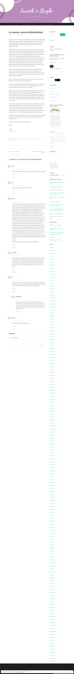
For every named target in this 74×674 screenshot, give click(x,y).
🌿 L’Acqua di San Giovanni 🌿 (55, 225)
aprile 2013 (52, 485)
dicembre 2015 (52, 390)
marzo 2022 (52, 259)
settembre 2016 (53, 363)
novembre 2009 (53, 592)
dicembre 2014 (52, 425)
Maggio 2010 (52, 577)
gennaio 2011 (52, 559)
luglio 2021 (52, 262)
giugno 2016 (52, 372)
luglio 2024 (52, 256)
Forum (58, 24)
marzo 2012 (52, 518)
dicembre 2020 (52, 274)
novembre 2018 (53, 303)
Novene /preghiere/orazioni (16, 138)
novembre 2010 (53, 565)
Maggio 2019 (52, 286)
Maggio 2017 (52, 339)
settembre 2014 (53, 434)
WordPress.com (53, 100)
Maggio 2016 (52, 375)
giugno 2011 (52, 544)
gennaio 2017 (52, 351)
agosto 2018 (52, 309)
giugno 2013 (52, 479)
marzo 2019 (52, 292)
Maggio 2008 (52, 640)
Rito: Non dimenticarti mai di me (56, 240)
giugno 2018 (52, 315)
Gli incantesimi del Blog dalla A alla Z (46, 24)
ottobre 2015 (52, 396)
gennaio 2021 (52, 271)
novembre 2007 (53, 655)
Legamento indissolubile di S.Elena (56, 189)
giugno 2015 (52, 408)
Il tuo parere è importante (14, 151)
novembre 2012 (53, 500)
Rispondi (14, 177)
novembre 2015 (53, 393)
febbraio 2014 (52, 455)
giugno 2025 (52, 247)
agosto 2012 (52, 506)
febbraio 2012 (52, 521)
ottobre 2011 (52, 533)
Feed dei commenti (53, 97)
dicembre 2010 (52, 562)
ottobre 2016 (52, 360)
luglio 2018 (52, 312)
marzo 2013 (52, 488)
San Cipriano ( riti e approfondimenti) (29, 138)
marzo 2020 (52, 283)
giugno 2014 (52, 443)
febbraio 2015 (52, 420)
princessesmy (19, 34)
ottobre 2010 (52, 568)
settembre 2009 (53, 598)
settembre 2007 (53, 661)
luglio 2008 (52, 634)
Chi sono (17, 24)
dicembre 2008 (52, 622)
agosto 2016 (52, 366)
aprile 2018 (52, 321)
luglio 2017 (52, 336)
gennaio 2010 (52, 586)
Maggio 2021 (52, 265)
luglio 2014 (52, 440)
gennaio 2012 (52, 524)
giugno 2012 (52, 509)
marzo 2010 (52, 583)
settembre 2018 (53, 306)
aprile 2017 (52, 342)
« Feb (51, 146)
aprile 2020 (52, 280)
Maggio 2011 (52, 547)
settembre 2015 (53, 399)
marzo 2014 (52, 452)
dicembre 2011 (52, 527)
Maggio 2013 (52, 482)
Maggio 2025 (52, 250)
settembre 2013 (53, 470)
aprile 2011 (52, 550)
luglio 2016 (52, 369)
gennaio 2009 (52, 619)
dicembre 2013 (52, 461)
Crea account (52, 88)
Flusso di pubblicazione (54, 94)
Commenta (41, 345)
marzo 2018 (52, 324)
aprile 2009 (52, 610)
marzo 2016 (52, 381)
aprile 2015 (52, 414)
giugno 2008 (52, 637)
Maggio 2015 (52, 411)
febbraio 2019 (52, 295)
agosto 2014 (52, 437)
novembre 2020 (53, 277)
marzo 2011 (52, 553)
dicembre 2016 (52, 354)
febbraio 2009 (52, 616)
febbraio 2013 (52, 491)
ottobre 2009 (52, 595)
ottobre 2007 (52, 658)
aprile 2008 (52, 643)
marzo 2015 (52, 417)
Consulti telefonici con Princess (29, 24)
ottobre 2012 (52, 503)
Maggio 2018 (52, 318)
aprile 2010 (52, 580)
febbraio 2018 (52, 327)
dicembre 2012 (52, 497)
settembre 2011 (53, 536)
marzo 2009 (52, 613)
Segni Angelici (52, 237)
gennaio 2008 (52, 649)
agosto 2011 (52, 539)
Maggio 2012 (52, 512)
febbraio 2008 (52, 646)
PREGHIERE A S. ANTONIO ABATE (56, 213)
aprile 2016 (52, 378)
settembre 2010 (53, 571)
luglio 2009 (52, 601)
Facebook (52, 40)
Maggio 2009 (52, 607)
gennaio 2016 (52, 387)
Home (11, 24)
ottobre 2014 (52, 431)
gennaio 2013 (52, 494)
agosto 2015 (52, 402)
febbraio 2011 (52, 556)
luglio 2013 (52, 476)
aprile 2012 (52, 515)
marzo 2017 (52, 345)
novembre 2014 (53, 428)
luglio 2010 (52, 574)
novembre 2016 (53, 357)
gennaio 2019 (52, 297)
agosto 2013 (52, 473)
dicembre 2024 (52, 253)
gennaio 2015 (52, 422)
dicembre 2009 (52, 589)
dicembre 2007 (52, 652)
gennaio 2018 (52, 330)
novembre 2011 (53, 530)
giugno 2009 (52, 604)
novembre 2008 (53, 625)
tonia (13, 166)
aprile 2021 (52, 268)
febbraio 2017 (52, 348)
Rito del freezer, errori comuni (55, 201)
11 (54, 138)
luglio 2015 (52, 405)
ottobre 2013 (52, 467)
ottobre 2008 (52, 628)
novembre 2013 (53, 464)
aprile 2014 (52, 449)
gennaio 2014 (52, 458)
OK (51, 66)
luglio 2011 (52, 542)
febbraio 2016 (52, 384)
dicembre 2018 (52, 300)
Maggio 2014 (52, 446)
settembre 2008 (53, 631)
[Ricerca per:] (57, 34)
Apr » (53, 146)
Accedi (51, 91)
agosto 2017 (52, 333)
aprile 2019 (52, 289)
